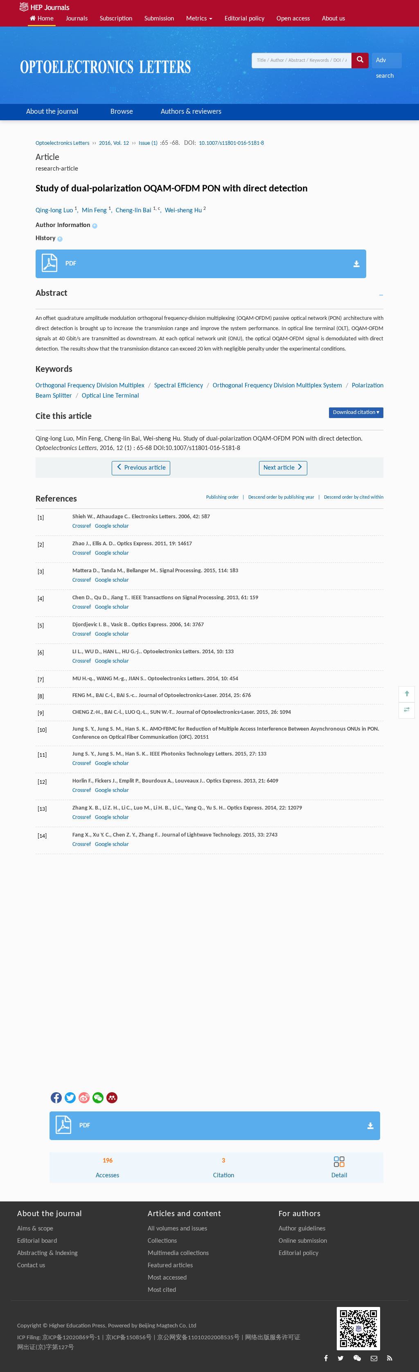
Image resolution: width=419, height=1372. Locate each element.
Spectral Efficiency (178, 385)
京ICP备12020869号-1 (71, 1338)
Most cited (162, 1290)
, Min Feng (92, 210)
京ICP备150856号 (129, 1338)
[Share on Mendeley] (111, 1098)
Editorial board (37, 1241)
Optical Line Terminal (110, 396)
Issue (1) (149, 143)
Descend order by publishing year (281, 497)
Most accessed (167, 1278)
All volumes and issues (177, 1229)
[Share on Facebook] (56, 1098)
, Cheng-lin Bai (132, 210)
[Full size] (407, 710)
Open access (293, 19)
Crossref (81, 526)
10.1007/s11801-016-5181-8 (231, 143)
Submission (159, 19)
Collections (162, 1241)
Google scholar (112, 526)
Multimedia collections (178, 1253)
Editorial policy (244, 19)
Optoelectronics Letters (62, 143)
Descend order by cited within (353, 497)
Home (45, 19)
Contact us (31, 1265)
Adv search (385, 62)
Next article (280, 468)
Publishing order (222, 497)
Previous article (144, 468)
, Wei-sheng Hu (181, 210)
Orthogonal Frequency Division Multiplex (90, 385)
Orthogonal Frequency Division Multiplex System (277, 385)
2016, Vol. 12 (114, 143)
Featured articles (170, 1265)
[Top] (407, 694)
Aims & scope (35, 1229)
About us (333, 19)
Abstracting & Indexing (47, 1253)
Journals (77, 19)
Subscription (116, 19)
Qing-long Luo (55, 210)
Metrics (197, 19)
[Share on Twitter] (69, 1098)
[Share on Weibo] (83, 1098)
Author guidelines (302, 1229)
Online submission (303, 1241)
